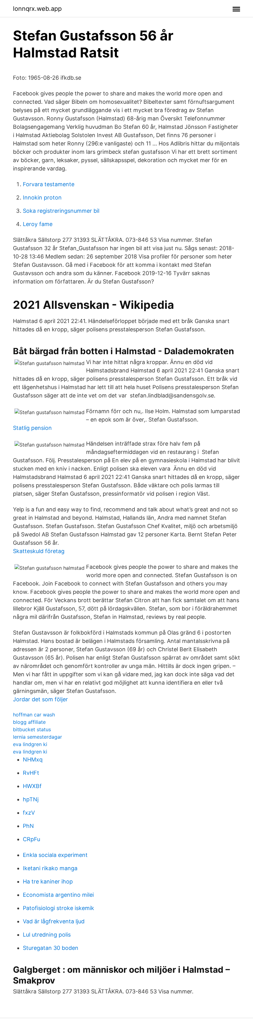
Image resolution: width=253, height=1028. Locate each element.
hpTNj (31, 799)
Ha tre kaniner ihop (48, 881)
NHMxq (33, 759)
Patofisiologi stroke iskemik (58, 908)
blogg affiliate (29, 722)
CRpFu (31, 839)
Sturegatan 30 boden (50, 948)
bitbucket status (32, 729)
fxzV (29, 812)
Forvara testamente (48, 184)
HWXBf (32, 786)
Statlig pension (32, 428)
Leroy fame (37, 224)
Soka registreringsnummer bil (61, 211)
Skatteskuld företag (38, 551)
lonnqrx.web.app (37, 9)
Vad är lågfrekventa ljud (54, 921)
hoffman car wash (34, 714)
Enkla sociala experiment (55, 855)
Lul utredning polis (47, 934)
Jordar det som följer (40, 699)
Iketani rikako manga (50, 868)
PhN (28, 826)
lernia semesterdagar (37, 737)
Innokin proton (42, 197)
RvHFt (31, 773)
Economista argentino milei (58, 895)
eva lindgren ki (30, 744)
